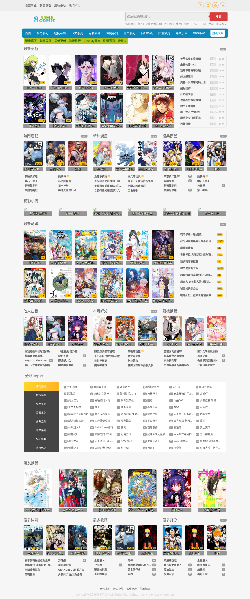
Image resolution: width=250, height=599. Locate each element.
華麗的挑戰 (31, 190)
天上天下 (203, 427)
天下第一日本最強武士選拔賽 (188, 414)
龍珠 (200, 420)
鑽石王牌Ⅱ (31, 181)
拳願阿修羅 (170, 190)
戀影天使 (63, 356)
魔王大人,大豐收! (190, 112)
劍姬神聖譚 (100, 365)
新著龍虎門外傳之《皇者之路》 (216, 441)
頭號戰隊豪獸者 (189, 261)
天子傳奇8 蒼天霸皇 (104, 441)
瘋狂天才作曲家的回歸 (37, 365)
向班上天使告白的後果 (140, 181)
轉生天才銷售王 (189, 106)
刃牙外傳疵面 (100, 420)
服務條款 (131, 588)
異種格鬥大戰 (100, 400)
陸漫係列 (164, 33)
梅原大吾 (72, 441)
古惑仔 (202, 393)
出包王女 (202, 574)
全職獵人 (99, 560)
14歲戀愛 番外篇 (67, 351)
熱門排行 (75, 5)
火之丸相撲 (73, 407)
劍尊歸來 (133, 360)
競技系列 (60, 33)
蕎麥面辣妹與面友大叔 (140, 365)
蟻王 (95, 407)
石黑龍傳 (151, 427)
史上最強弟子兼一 (182, 393)
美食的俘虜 (134, 569)
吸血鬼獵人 (203, 565)
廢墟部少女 (64, 360)
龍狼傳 (62, 176)
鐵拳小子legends (76, 414)
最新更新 (60, 5)
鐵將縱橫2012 (126, 393)
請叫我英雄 (125, 400)
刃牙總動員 (204, 434)
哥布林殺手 (100, 574)
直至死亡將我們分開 (183, 434)
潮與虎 (202, 407)
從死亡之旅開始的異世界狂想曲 (156, 23)
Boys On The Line (35, 360)
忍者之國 (202, 356)
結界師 (201, 569)
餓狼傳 (175, 427)
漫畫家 (122, 41)
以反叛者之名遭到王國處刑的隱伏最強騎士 (108, 181)
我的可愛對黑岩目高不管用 (195, 241)
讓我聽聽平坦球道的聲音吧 (39, 351)
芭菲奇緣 (185, 123)
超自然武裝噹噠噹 (104, 351)
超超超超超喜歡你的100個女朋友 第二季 (203, 275)
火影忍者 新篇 (206, 400)
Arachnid (124, 441)
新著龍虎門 (31, 185)
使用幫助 (145, 588)
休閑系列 (112, 33)
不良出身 (151, 420)
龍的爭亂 (124, 407)
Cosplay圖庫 (92, 41)
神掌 (174, 407)
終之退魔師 (186, 76)
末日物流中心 (188, 64)
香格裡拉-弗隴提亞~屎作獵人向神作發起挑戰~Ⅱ (207, 254)
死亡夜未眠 (186, 94)
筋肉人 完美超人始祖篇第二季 (197, 281)
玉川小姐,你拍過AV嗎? (107, 356)
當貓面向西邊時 (173, 351)
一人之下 (196, 23)
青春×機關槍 (179, 441)
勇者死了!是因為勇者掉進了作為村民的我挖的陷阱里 (72, 574)
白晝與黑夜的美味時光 (176, 365)
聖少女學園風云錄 (207, 351)
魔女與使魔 (134, 356)
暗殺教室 (123, 386)
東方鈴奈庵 (170, 360)
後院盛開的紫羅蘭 (190, 58)
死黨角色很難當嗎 (174, 356)
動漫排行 (75, 41)
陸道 (148, 400)
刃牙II (149, 447)
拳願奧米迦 (31, 176)
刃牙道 (201, 185)
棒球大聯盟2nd (67, 190)
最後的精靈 (134, 351)
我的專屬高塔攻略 (190, 70)
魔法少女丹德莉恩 (190, 117)
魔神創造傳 (186, 247)
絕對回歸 (185, 88)
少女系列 (77, 33)
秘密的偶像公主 (189, 288)
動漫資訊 (109, 41)
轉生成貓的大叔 (189, 268)
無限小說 (181, 33)
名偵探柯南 (64, 181)
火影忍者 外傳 (101, 447)
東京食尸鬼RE (172, 176)
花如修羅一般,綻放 (191, 234)
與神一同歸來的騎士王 (193, 82)
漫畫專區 (31, 5)
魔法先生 (169, 569)
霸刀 (121, 427)
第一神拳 (63, 185)
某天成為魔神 (100, 414)
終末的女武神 (100, 393)
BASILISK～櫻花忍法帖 (106, 427)
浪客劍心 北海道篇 (129, 414)
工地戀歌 (133, 190)
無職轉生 (30, 574)
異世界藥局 (100, 360)
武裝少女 (203, 414)
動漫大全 (218, 33)
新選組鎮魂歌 (74, 420)
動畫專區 (45, 5)
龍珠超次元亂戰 (154, 434)
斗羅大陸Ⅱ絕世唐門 (209, 447)
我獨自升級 (182, 23)
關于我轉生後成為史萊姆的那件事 (222, 23)
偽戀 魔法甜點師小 (208, 360)
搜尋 (218, 16)
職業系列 (129, 33)
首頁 (28, 33)
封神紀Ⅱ (72, 447)
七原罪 (98, 565)
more (223, 49)
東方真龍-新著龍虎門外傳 (186, 420)
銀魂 (130, 574)
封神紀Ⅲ (72, 434)
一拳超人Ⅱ (73, 427)
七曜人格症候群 (137, 185)
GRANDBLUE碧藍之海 (71, 569)
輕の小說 (199, 33)
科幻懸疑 (147, 33)
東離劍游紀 (152, 441)
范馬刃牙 (124, 434)
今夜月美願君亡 (206, 365)
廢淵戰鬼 (124, 420)
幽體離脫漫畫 (66, 365)
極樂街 (175, 447)
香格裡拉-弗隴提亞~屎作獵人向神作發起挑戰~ (39, 565)
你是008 (176, 400)
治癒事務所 (101, 176)
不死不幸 (151, 407)
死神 (130, 560)
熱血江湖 (72, 400)
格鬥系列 (42, 33)
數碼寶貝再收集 (34, 356)
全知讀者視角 (32, 569)
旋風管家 (169, 574)
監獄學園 (130, 23)
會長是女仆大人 (173, 565)
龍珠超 (70, 393)
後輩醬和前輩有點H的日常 (108, 185)
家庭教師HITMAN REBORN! (140, 565)
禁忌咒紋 (151, 414)
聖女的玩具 (134, 176)
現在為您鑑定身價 (190, 100)
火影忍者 (71, 386)
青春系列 (94, 33)
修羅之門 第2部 (101, 434)
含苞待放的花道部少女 (107, 190)
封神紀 (123, 447)
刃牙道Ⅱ (151, 393)
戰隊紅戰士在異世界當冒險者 (197, 295)
